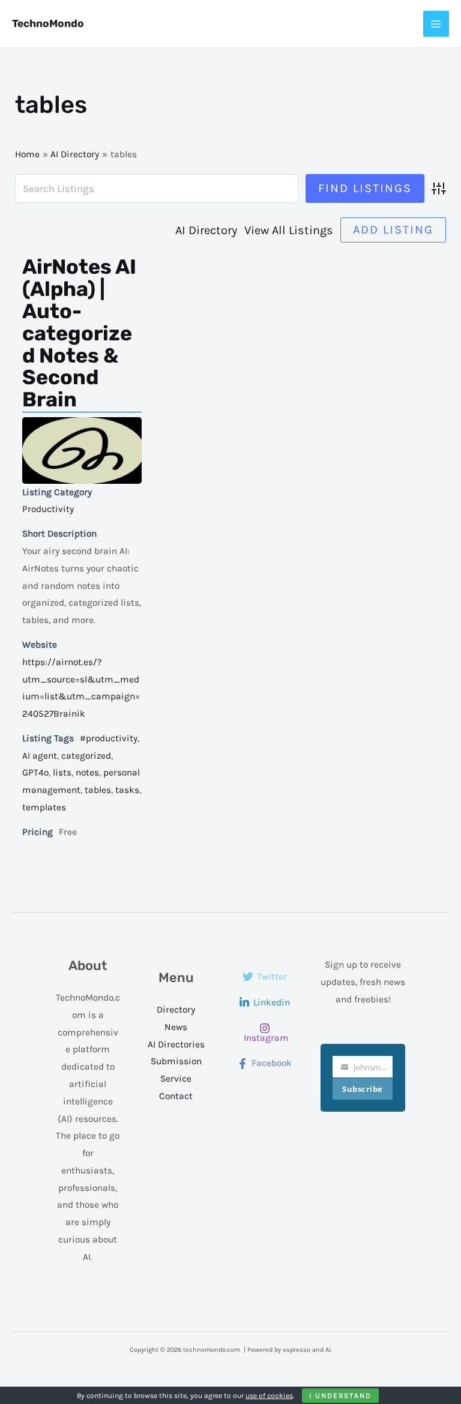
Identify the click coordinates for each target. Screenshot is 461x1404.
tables (98, 790)
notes (87, 772)
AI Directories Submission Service (176, 1062)
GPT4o (35, 772)
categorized (86, 755)
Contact (176, 1096)
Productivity (48, 509)
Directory (176, 1009)
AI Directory (206, 230)
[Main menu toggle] (436, 24)
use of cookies (269, 1395)
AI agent (39, 755)
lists (62, 772)
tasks (127, 790)
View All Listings (288, 230)
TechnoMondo (48, 23)
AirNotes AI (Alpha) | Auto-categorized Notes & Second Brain (79, 333)
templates (44, 807)
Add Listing (393, 230)
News (175, 1027)
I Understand (340, 1395)
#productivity (108, 738)
